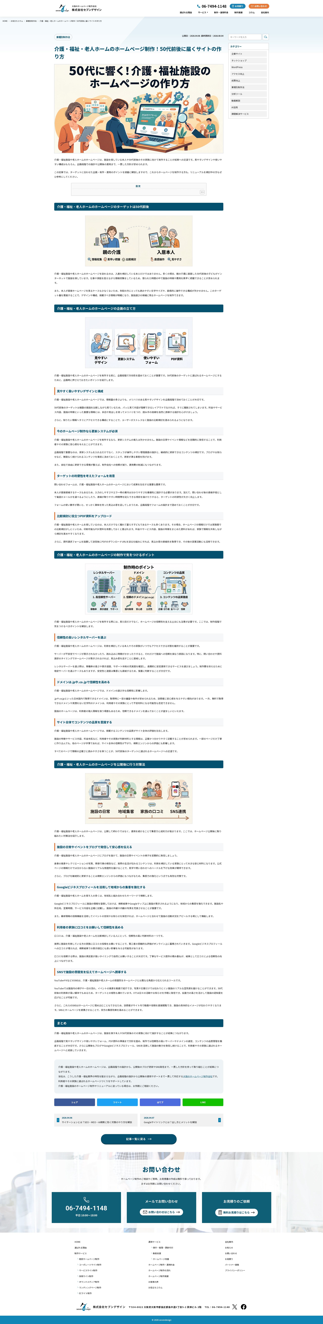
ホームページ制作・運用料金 (161, 1264)
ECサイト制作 (85, 1293)
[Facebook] (243, 1307)
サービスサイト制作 (88, 1270)
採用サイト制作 (86, 1276)
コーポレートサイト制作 (90, 1264)
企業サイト (237, 53)
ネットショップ (239, 60)
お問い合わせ (231, 1253)
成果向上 (236, 80)
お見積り (229, 1258)
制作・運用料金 (221, 12)
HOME (77, 1241)
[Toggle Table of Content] (201, 192)
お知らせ (229, 1247)
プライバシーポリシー (235, 1270)
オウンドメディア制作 (89, 1281)
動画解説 (236, 100)
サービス (203, 12)
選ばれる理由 (186, 12)
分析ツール (237, 93)
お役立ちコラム (155, 1287)
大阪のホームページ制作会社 (197, 1076)
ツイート (117, 1102)
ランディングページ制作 (90, 1287)
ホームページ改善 (161, 1258)
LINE (203, 1102)
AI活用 (235, 107)
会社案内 (265, 12)
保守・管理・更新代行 (163, 1247)
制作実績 (238, 12)
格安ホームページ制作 (89, 1258)
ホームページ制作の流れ (159, 1270)
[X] (234, 1307)
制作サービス (81, 1253)
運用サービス (154, 1241)
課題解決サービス (240, 113)
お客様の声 (153, 1281)
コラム (252, 12)
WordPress (237, 67)
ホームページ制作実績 (158, 1276)
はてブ (160, 1102)
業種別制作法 (238, 87)
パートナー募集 (232, 1264)
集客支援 (157, 1253)
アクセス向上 (238, 73)
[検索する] (266, 37)
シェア (74, 1102)
